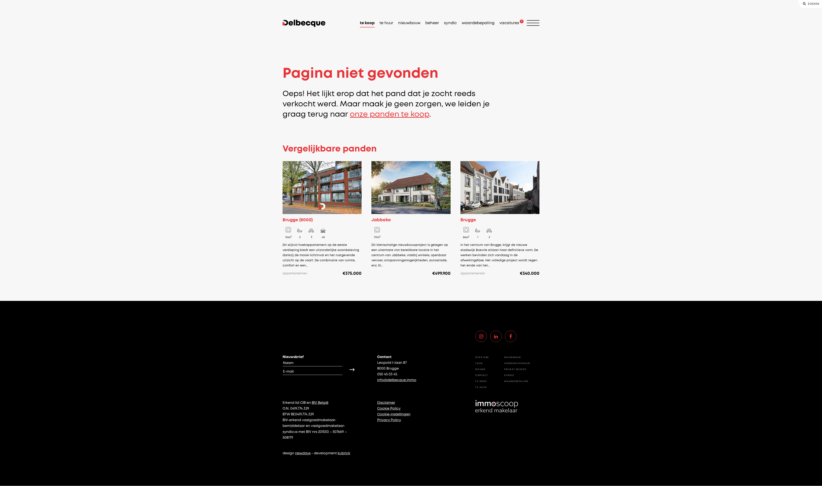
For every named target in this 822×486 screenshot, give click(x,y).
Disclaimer (386, 402)
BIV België (320, 402)
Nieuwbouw (409, 23)
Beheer (432, 23)
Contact (481, 375)
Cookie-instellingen (393, 414)
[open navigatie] (533, 23)
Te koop (367, 23)
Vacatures (509, 23)
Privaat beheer (515, 369)
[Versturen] (352, 369)
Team (479, 363)
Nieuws (480, 369)
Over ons (482, 357)
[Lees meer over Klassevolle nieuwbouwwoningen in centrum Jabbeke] (410, 218)
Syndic (450, 23)
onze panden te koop (389, 114)
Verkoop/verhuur (517, 363)
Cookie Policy (389, 408)
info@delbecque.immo (396, 380)
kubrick (344, 453)
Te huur (386, 23)
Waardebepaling (478, 23)
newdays (303, 453)
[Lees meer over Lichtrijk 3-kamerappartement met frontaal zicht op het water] (322, 218)
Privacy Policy (389, 420)
